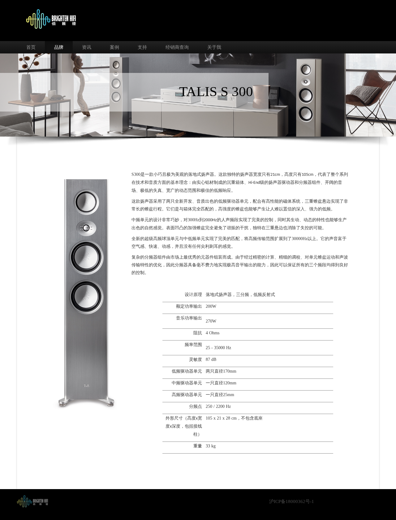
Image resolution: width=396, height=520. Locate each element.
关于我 (214, 47)
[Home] (32, 500)
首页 (31, 47)
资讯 (86, 47)
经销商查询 (177, 47)
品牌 (58, 47)
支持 (142, 47)
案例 (114, 47)
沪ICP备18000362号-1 (291, 501)
